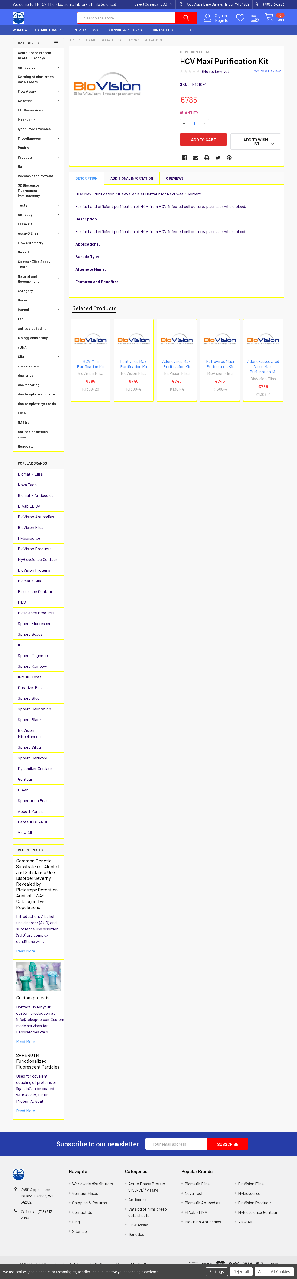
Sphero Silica (29, 747)
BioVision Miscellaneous (30, 733)
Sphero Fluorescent (35, 623)
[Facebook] (184, 157)
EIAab (23, 789)
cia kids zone (28, 366)
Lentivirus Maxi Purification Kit (133, 364)
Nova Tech (27, 484)
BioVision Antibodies (36, 516)
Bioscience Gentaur (35, 591)
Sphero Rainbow (32, 666)
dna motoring (28, 385)
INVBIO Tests (29, 676)
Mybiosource (29, 538)
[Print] (207, 157)
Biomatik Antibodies (35, 495)
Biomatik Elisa (30, 473)
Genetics (25, 101)
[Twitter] (218, 157)
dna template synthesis (37, 404)
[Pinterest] (229, 157)
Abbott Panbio (31, 811)
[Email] (195, 157)
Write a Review (267, 70)
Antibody (25, 214)
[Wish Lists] (243, 18)
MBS (22, 602)
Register (222, 20)
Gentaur (25, 779)
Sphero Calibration (34, 708)
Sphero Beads (30, 634)
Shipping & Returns (124, 30)
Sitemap (79, 1231)
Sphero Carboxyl (32, 757)
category (25, 291)
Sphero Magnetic (33, 655)
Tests (22, 205)
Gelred (23, 252)
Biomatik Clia (29, 580)
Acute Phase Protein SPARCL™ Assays (34, 55)
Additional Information (131, 178)
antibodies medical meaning (33, 434)
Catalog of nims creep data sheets (36, 79)
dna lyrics (25, 375)
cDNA (22, 347)
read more (25, 950)
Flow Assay (27, 91)
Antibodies (27, 67)
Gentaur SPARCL (33, 821)
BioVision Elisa (30, 527)
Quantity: (190, 112)
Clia (21, 356)
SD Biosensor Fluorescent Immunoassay (29, 190)
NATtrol (24, 422)
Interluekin (26, 119)
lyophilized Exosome (34, 129)
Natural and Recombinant (28, 279)
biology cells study (33, 338)
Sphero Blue (28, 698)
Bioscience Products (36, 612)
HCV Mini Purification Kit (90, 364)
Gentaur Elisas (84, 30)
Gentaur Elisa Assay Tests (34, 264)
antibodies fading (32, 328)
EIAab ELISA (29, 505)
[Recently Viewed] (258, 18)
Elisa (22, 413)
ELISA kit (25, 224)
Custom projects (32, 997)
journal (23, 310)
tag (21, 319)
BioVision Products (35, 548)
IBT (21, 644)
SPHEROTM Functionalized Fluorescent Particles (37, 1060)
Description (86, 178)
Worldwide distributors (35, 30)
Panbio (23, 148)
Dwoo (22, 300)
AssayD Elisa (28, 233)
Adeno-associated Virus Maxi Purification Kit (263, 366)
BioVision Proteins (34, 570)
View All (25, 832)
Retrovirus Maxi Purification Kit (220, 364)
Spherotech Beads (34, 800)
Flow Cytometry (30, 243)
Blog (186, 30)
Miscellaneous (29, 138)
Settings (217, 1271)
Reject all (241, 1271)
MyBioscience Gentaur (37, 559)
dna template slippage (36, 394)
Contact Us (162, 30)
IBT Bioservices (30, 110)
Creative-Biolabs (33, 687)
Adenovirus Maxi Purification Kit (176, 364)
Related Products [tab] (94, 307)
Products (25, 157)
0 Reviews (174, 178)
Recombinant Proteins (36, 176)
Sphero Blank (30, 719)
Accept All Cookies (274, 1271)
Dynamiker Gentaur (35, 768)
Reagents (26, 446)
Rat (21, 166)
